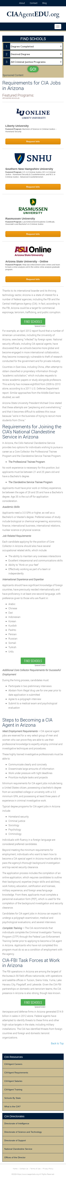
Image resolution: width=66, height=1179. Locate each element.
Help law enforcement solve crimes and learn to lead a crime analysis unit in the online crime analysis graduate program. (32, 267)
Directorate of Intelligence (16, 1123)
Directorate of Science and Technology (23, 1132)
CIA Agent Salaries (13, 1081)
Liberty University (17, 125)
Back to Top (57, 1043)
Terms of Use (35, 1168)
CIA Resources (13, 1057)
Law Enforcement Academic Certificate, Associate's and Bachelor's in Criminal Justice (30, 223)
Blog (44, 3)
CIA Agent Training (13, 1089)
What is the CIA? (12, 1106)
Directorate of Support (15, 1140)
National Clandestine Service (18, 1149)
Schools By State (12, 1098)
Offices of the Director (14, 1157)
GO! (33, 69)
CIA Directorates (14, 1116)
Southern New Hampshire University (29, 168)
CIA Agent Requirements (16, 1072)
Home (15, 1168)
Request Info (33, 141)
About (22, 3)
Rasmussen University (20, 218)
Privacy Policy (48, 1168)
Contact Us (24, 1168)
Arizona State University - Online (26, 261)
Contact (33, 3)
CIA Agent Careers (13, 1064)
